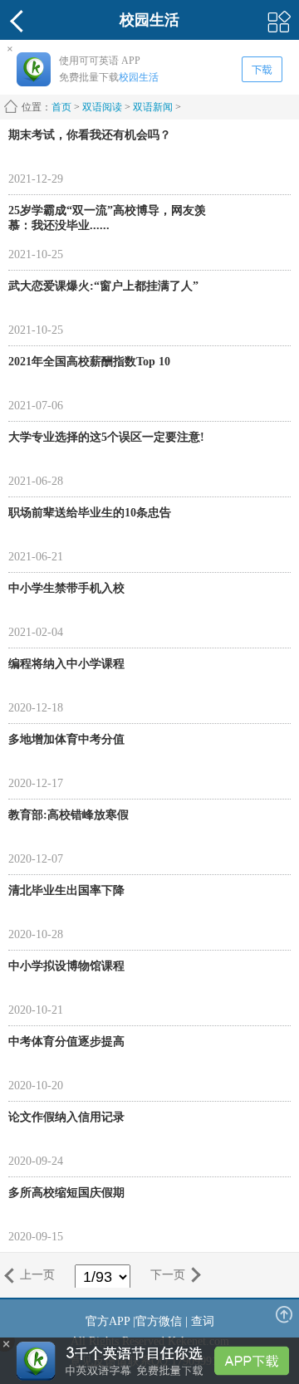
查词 (202, 1321)
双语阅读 (102, 107)
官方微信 (158, 1321)
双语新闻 (153, 107)
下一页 (167, 1275)
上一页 (37, 1275)
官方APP (108, 1321)
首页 (61, 107)
